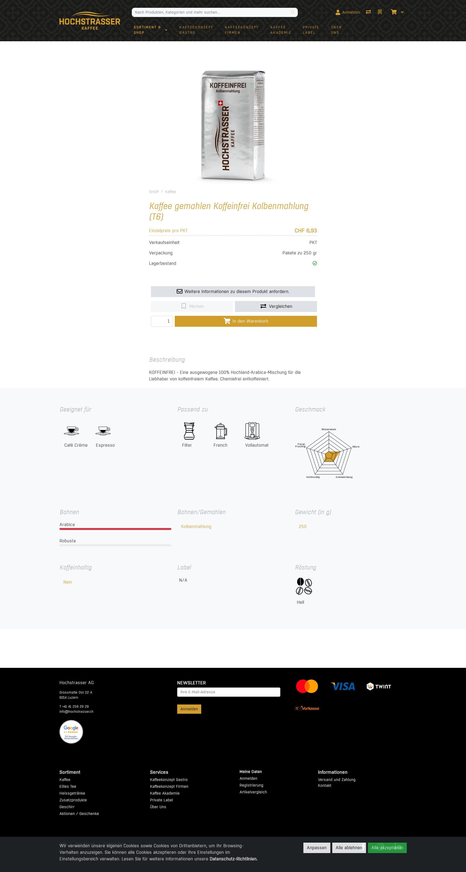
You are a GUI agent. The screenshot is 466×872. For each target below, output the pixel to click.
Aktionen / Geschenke (79, 813)
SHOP (154, 191)
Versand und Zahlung (337, 779)
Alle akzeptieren (387, 847)
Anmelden (189, 709)
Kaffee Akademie (165, 793)
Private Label (161, 800)
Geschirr (67, 807)
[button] (315, 263)
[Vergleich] (369, 12)
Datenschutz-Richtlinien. (234, 859)
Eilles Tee (67, 786)
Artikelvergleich (253, 792)
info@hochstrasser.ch (76, 712)
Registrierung (251, 785)
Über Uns (158, 807)
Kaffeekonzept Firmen (169, 786)
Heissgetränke (72, 793)
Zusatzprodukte (73, 800)
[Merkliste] (380, 12)
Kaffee (170, 191)
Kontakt (324, 785)
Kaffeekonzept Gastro (169, 779)
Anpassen (317, 847)
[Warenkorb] (393, 12)
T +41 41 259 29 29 (74, 706)
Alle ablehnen (349, 847)
